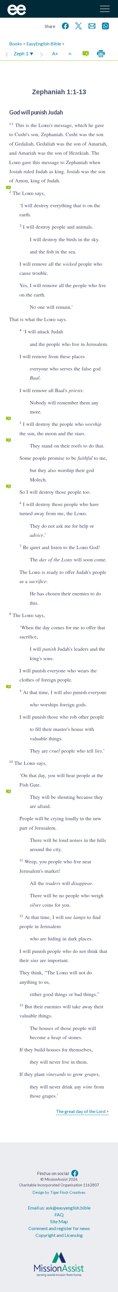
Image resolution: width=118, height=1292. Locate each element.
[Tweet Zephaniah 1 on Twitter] (77, 25)
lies (98, 750)
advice (36, 534)
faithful (85, 457)
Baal (35, 377)
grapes (91, 1074)
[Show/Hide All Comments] (86, 54)
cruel (54, 750)
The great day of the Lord (80, 1111)
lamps (79, 917)
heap (56, 1037)
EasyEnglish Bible (43, 43)
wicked (70, 263)
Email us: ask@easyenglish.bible (59, 1207)
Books (15, 43)
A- (70, 54)
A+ (55, 54)
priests (75, 390)
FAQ (59, 1214)
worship (93, 423)
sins (34, 960)
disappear (81, 883)
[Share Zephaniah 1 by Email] (90, 25)
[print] (101, 54)
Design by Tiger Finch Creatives (59, 1192)
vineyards (56, 1074)
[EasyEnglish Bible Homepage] (16, 13)
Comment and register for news (59, 1228)
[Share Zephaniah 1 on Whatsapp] (104, 25)
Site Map (59, 1221)
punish (49, 648)
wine (88, 1086)
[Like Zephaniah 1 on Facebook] (64, 25)
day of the (55, 559)
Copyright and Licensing (59, 1235)
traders (53, 883)
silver (35, 904)
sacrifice (37, 581)
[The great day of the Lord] (41, 54)
